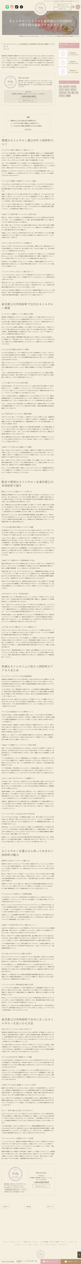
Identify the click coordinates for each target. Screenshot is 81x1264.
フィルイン (61, 95)
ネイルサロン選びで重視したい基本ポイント (26, 123)
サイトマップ (63, 1244)
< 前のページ (6, 1206)
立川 (60, 86)
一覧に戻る (28, 1206)
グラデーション (62, 92)
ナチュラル (73, 86)
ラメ (69, 92)
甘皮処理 (68, 95)
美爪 (73, 92)
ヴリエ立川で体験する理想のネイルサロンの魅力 (27, 126)
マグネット (73, 89)
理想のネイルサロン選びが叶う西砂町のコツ (23, 120)
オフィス (67, 89)
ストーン (61, 89)
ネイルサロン (66, 86)
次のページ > (50, 1206)
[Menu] (77, 6)
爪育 (77, 92)
